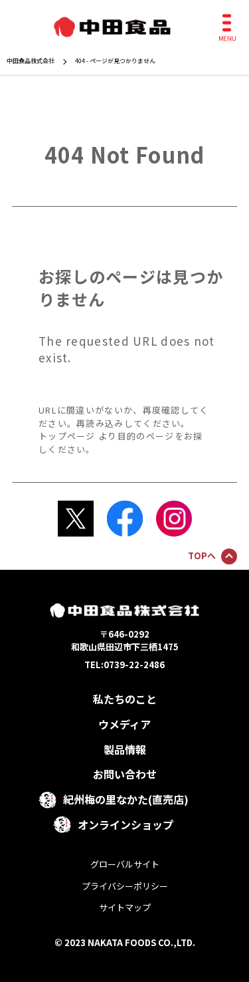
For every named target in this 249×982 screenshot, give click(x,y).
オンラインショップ (125, 824)
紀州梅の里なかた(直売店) (126, 799)
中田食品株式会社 (30, 61)
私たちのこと (125, 699)
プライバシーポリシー (125, 886)
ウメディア (124, 724)
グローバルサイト (124, 864)
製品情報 (125, 749)
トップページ (67, 436)
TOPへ (202, 555)
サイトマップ (125, 907)
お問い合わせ (125, 774)
